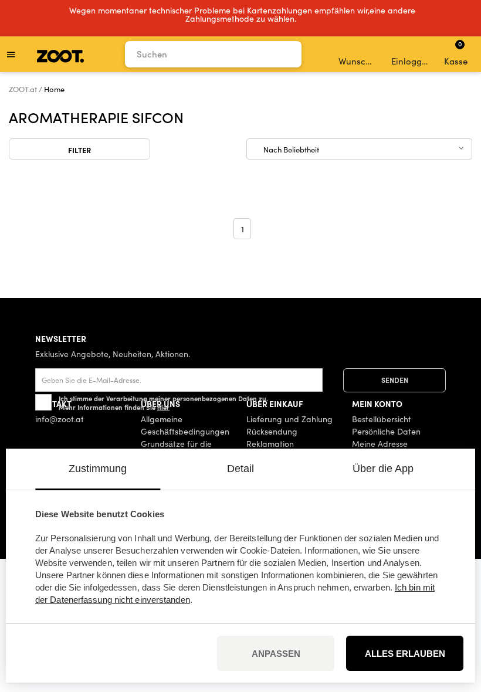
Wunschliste (358, 61)
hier (163, 407)
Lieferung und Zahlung (289, 419)
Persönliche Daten (386, 431)
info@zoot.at (59, 419)
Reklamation (270, 443)
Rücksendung (271, 431)
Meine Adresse (380, 443)
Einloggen (411, 61)
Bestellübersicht (381, 419)
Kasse (456, 53)
